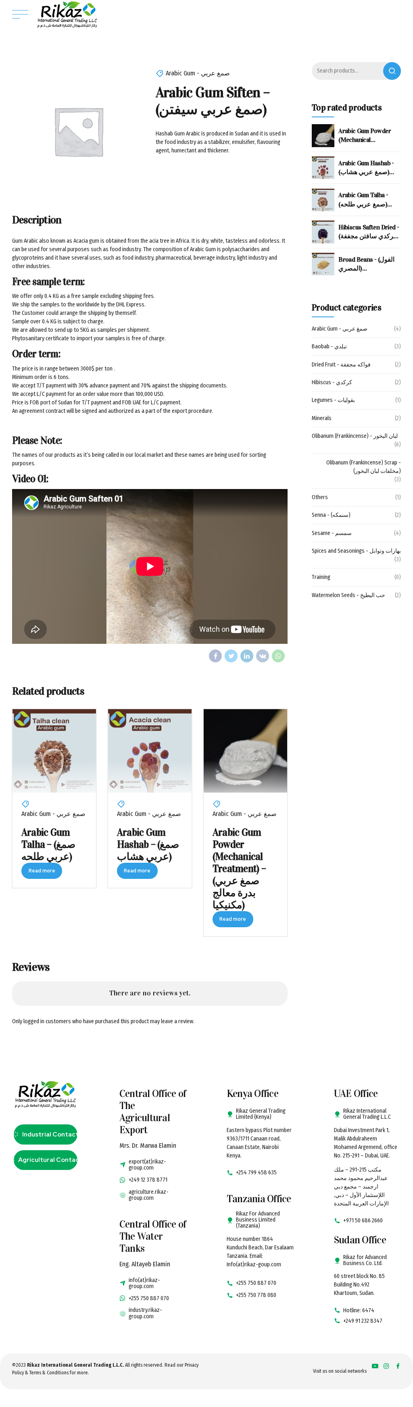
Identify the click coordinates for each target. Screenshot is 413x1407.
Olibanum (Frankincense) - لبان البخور (355, 436)
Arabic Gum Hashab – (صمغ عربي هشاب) (148, 844)
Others (320, 497)
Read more (42, 871)
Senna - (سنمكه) (331, 515)
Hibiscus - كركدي (332, 382)
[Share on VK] (262, 655)
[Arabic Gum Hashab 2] (150, 751)
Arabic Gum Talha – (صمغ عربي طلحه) (48, 844)
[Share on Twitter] (231, 655)
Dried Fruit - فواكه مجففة (341, 364)
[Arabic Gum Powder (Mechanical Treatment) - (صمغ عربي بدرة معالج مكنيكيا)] (323, 135)
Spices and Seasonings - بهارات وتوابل (356, 550)
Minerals (322, 418)
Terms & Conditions (49, 1373)
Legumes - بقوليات (333, 400)
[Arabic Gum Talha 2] (54, 751)
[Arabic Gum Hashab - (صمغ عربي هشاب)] (323, 167)
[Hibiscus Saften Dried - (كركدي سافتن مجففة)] (323, 232)
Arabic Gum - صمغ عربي (198, 73)
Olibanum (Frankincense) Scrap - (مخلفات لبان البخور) (363, 467)
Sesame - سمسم (332, 533)
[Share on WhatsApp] (278, 655)
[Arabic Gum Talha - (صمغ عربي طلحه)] (323, 200)
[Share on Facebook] (215, 655)
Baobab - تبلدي (329, 346)
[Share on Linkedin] (246, 655)
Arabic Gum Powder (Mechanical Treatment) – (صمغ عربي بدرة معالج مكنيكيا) (239, 868)
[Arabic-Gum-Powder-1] (245, 751)
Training (321, 577)
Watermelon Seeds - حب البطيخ (348, 595)
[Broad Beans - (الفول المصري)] (323, 264)
